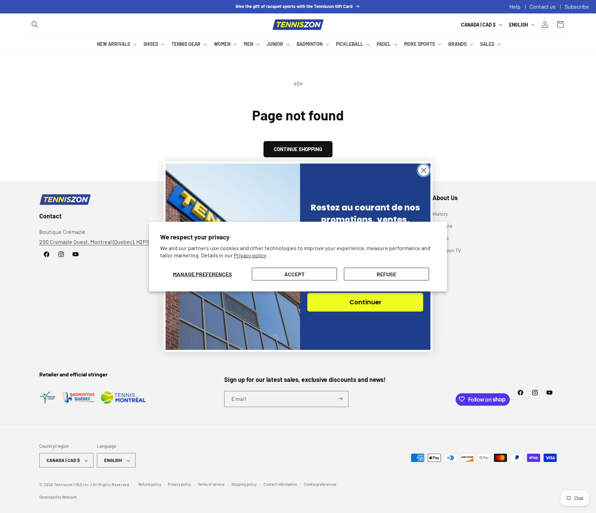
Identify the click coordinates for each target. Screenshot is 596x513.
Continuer (365, 302)
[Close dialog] (424, 170)
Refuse (386, 273)
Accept (294, 273)
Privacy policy (250, 255)
